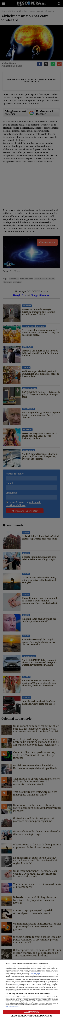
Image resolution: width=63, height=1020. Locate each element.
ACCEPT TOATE (31, 1012)
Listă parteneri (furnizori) (13, 1006)
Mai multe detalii (35, 973)
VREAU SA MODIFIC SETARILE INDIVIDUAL (31, 1016)
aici (17, 984)
